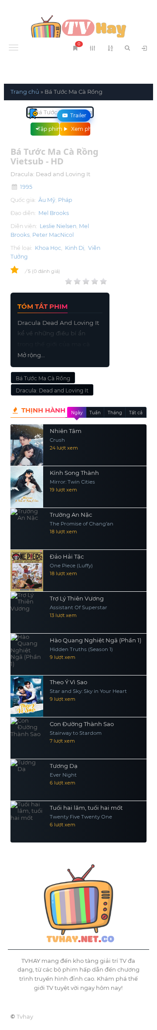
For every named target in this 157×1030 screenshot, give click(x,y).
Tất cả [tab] (136, 413)
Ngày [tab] (76, 413)
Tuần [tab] (95, 413)
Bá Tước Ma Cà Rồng (43, 378)
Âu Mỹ (46, 200)
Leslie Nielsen (58, 226)
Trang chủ (24, 91)
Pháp (65, 200)
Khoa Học (48, 248)
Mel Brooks (53, 213)
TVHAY (78, 30)
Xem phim (80, 129)
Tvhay (25, 1016)
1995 (26, 187)
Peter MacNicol (53, 235)
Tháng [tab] (115, 413)
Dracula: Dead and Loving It (52, 390)
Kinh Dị (74, 248)
